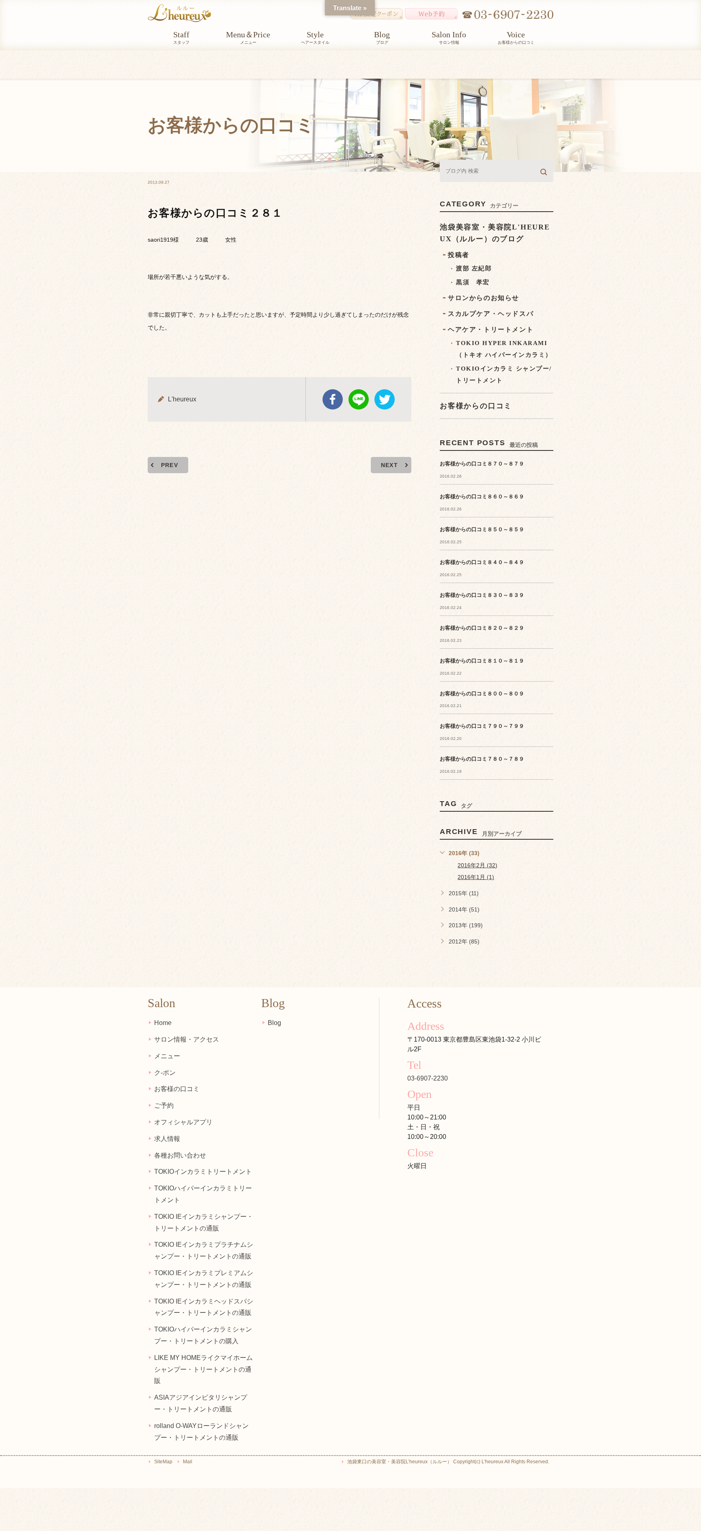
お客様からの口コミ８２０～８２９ (482, 628)
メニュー (167, 1056)
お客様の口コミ (177, 1088)
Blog (274, 1022)
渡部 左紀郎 (474, 268)
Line (358, 399)
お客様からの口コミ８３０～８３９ (482, 595)
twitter (384, 399)
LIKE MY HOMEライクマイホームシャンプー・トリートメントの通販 (203, 1369)
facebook (333, 399)
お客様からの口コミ (476, 406)
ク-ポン (165, 1072)
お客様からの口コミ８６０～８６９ (482, 496)
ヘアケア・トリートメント (490, 329)
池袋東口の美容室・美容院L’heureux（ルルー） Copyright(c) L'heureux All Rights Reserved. (448, 1462)
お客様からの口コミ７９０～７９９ (482, 726)
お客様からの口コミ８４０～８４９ (482, 562)
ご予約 (164, 1105)
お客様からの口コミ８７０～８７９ (482, 464)
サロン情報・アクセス (186, 1039)
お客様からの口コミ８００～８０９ (482, 693)
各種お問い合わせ (180, 1155)
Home (163, 1022)
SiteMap (163, 1462)
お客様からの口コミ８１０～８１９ (482, 661)
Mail (187, 1462)
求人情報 (167, 1138)
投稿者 (458, 254)
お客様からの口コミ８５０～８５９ (482, 529)
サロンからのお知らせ (483, 297)
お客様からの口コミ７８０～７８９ (482, 759)
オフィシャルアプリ (183, 1122)
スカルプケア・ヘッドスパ (490, 313)
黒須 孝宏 (473, 282)
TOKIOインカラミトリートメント (203, 1171)
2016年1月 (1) (476, 877)
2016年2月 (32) (477, 865)
